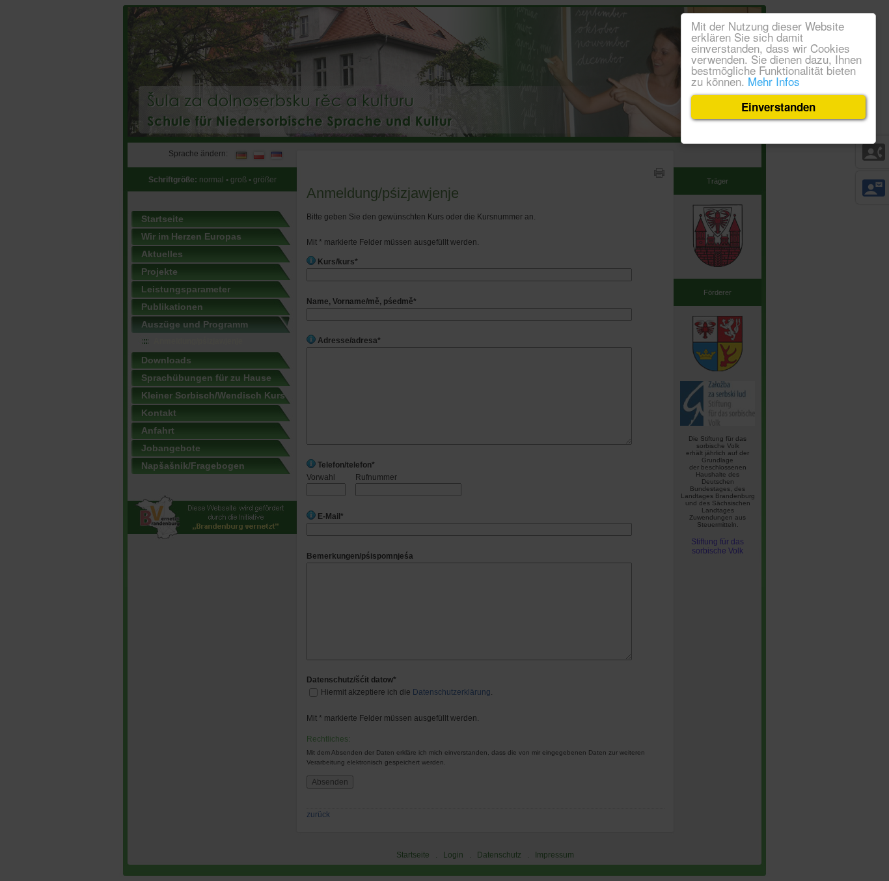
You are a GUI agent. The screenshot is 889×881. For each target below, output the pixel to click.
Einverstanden (778, 107)
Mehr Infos (774, 81)
